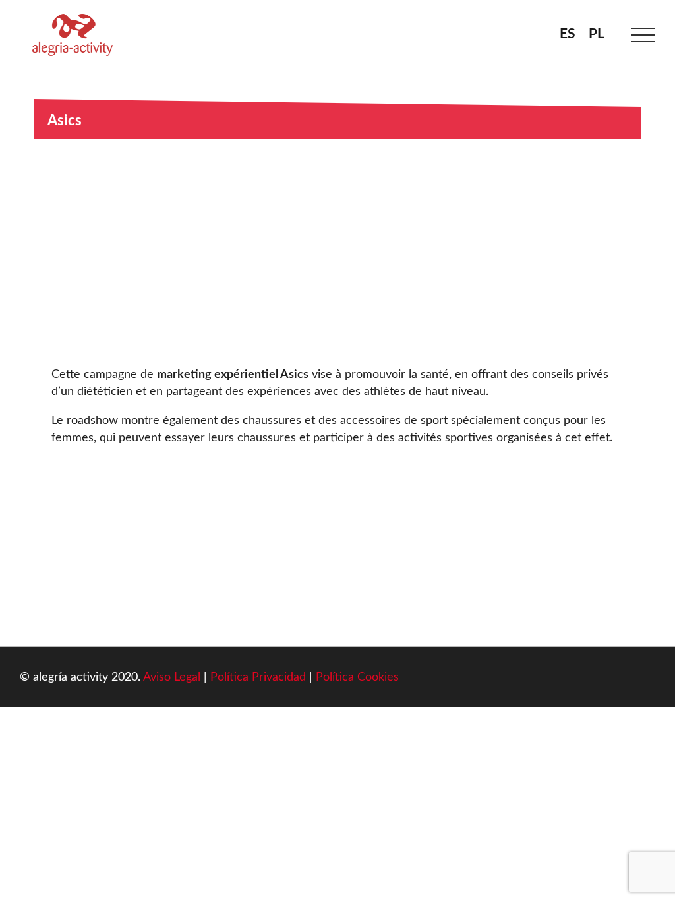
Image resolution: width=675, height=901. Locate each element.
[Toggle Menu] (643, 35)
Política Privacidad (258, 677)
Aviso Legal (171, 677)
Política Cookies (357, 677)
